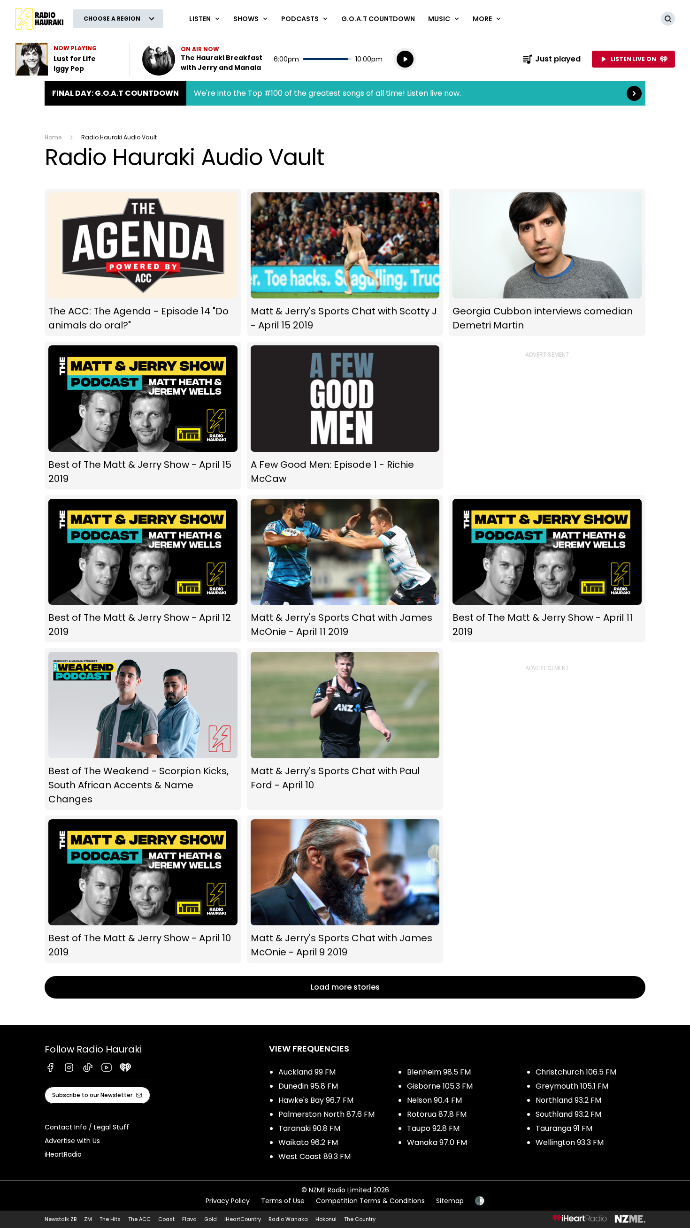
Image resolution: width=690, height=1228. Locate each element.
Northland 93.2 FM (568, 1100)
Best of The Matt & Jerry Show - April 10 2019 (143, 889)
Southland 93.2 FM (568, 1114)
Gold (210, 1219)
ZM (88, 1219)
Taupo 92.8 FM (433, 1128)
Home (53, 137)
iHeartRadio (63, 1154)
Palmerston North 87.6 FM (326, 1114)
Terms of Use (283, 1200)
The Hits (110, 1219)
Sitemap (450, 1200)
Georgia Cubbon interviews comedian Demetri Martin (547, 262)
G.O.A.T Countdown (378, 18)
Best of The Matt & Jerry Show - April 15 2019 (143, 415)
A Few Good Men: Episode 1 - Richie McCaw (345, 415)
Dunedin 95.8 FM (308, 1086)
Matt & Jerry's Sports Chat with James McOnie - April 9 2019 (345, 889)
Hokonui (326, 1219)
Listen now (202, 59)
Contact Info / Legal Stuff (87, 1127)
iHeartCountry (242, 1219)
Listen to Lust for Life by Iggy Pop (66, 59)
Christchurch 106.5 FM (576, 1072)
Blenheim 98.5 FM (439, 1072)
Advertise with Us (72, 1140)
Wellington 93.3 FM (570, 1142)
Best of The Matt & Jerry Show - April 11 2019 (547, 569)
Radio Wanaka (288, 1219)
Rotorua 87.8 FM (437, 1114)
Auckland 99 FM (307, 1072)
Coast (166, 1219)
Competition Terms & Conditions (370, 1200)
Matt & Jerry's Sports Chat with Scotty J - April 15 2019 (345, 262)
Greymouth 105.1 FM (572, 1086)
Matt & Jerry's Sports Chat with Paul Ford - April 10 (345, 728)
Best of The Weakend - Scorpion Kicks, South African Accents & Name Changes (143, 728)
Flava (189, 1219)
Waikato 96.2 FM (308, 1142)
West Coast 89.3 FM (314, 1156)
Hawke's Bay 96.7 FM (315, 1100)
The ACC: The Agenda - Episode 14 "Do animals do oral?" (143, 262)
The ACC (139, 1219)
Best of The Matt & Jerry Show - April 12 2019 (143, 569)
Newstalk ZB (61, 1219)
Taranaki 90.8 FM (309, 1128)
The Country (360, 1219)
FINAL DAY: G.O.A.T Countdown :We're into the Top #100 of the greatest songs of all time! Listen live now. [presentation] (345, 93)
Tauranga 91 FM (564, 1128)
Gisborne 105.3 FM (440, 1086)
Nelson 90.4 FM (434, 1100)
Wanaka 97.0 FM (437, 1142)
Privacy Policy (228, 1200)
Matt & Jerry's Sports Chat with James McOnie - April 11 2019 (345, 569)
